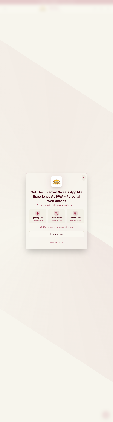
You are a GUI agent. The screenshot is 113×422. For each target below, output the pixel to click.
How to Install (58, 234)
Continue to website (56, 243)
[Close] (84, 178)
